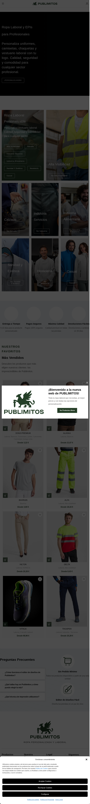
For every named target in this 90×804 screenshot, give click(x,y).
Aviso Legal (59, 799)
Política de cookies (33, 799)
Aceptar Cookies (45, 781)
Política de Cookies (42, 768)
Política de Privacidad (47, 799)
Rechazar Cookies (45, 788)
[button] (86, 759)
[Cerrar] (87, 383)
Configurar (45, 794)
